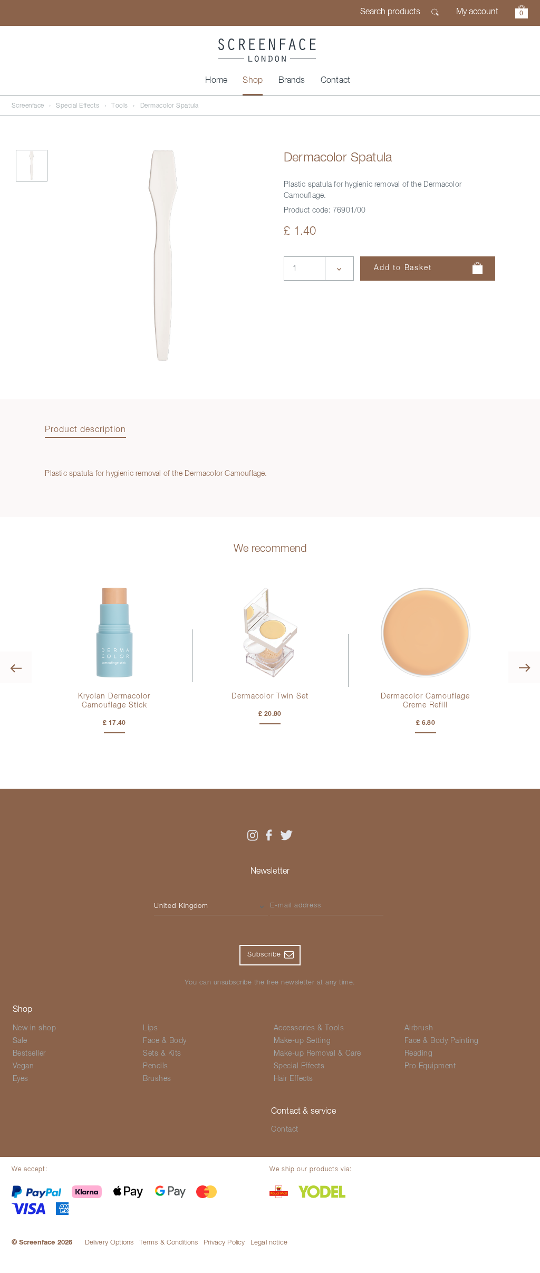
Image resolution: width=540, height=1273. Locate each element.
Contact (335, 80)
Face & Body (165, 1041)
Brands (291, 80)
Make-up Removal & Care (317, 1053)
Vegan (23, 1066)
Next (524, 667)
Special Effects (78, 106)
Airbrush (418, 1028)
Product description (85, 430)
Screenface (28, 106)
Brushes (157, 1079)
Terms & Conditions (168, 1242)
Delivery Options (109, 1242)
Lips (150, 1028)
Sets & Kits (162, 1053)
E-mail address (295, 905)
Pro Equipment (430, 1066)
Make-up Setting (302, 1041)
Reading (418, 1053)
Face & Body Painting (441, 1041)
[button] (521, 13)
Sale (20, 1041)
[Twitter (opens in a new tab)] (286, 835)
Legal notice (268, 1242)
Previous (16, 667)
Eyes (20, 1079)
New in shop (34, 1028)
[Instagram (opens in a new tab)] (252, 835)
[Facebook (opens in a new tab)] (269, 835)
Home (216, 80)
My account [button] (477, 12)
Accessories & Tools (309, 1028)
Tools (119, 106)
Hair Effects (293, 1079)
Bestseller (29, 1053)
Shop (253, 80)
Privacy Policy (224, 1242)
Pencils (155, 1066)
